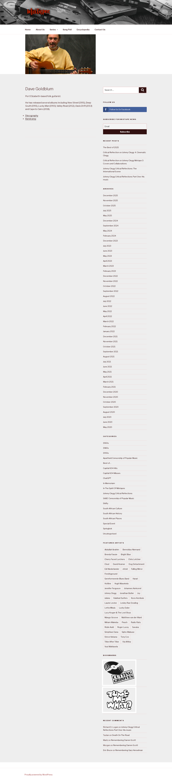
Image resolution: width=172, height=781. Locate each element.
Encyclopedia (83, 29)
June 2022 (107, 306)
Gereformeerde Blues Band (117, 579)
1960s (106, 443)
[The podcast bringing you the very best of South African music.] (119, 711)
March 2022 (108, 321)
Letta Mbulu (110, 608)
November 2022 (110, 281)
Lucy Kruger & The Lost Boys (118, 612)
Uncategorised (109, 534)
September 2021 (110, 351)
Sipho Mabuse (128, 632)
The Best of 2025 (111, 147)
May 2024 (107, 231)
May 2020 (107, 427)
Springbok (107, 528)
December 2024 (110, 221)
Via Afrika (126, 642)
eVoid (125, 569)
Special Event (109, 523)
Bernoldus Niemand (131, 549)
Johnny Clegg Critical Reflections (117, 493)
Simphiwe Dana (111, 632)
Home (28, 29)
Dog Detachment (136, 564)
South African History (112, 513)
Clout (107, 564)
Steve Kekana (111, 637)
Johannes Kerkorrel (132, 588)
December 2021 (110, 336)
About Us (40, 29)
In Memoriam (109, 483)
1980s (106, 448)
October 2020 (109, 402)
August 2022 (109, 296)
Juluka (107, 598)
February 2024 (109, 236)
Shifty (105, 503)
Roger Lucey (123, 627)
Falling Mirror (137, 569)
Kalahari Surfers (120, 598)
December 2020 (110, 392)
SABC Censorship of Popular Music (118, 498)
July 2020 (107, 417)
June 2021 (107, 367)
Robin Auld (109, 627)
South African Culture (112, 508)
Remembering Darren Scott (123, 740)
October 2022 (109, 286)
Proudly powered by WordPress (38, 774)
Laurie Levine (111, 603)
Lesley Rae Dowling (129, 603)
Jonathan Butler (127, 593)
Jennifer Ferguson (113, 588)
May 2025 (107, 215)
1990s (106, 453)
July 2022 (107, 301)
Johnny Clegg (110, 593)
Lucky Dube (124, 608)
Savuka (135, 627)
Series (53, 29)
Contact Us (100, 29)
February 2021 (109, 387)
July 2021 (107, 362)
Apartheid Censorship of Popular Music (120, 458)
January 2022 (109, 331)
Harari (135, 579)
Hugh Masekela (121, 583)
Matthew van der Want (131, 617)
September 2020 (111, 407)
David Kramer (119, 564)
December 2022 (110, 276)
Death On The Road (121, 735)
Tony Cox (125, 637)
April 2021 (107, 377)
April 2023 (107, 261)
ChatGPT (107, 478)
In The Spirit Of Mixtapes (114, 488)
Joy (138, 593)
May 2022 (107, 311)
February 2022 (109, 326)
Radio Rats (136, 622)
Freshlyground (111, 574)
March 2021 (108, 382)
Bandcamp (30, 119)
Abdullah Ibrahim (112, 549)
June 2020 (107, 422)
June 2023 (107, 251)
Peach (124, 622)
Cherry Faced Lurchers (115, 559)
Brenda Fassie (111, 554)
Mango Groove (111, 617)
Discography (31, 115)
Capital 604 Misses (111, 473)
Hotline (108, 583)
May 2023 (107, 256)
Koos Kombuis (137, 598)
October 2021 (109, 346)
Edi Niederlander (112, 569)
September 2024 (110, 226)
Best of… (107, 463)
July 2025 (107, 210)
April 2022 (107, 316)
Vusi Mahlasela (111, 646)
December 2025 (110, 195)
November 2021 (110, 341)
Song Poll (67, 29)
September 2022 (110, 291)
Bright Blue (126, 554)
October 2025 (109, 205)
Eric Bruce (107, 750)
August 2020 (109, 412)
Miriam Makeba (111, 622)
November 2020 (110, 397)
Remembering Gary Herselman (129, 750)
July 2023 (107, 246)
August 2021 (108, 356)
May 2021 (107, 372)
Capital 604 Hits (110, 468)
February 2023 (109, 271)
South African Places (112, 518)
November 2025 (110, 200)
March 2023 (108, 266)
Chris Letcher (134, 559)
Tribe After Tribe (112, 642)
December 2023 (110, 241)
